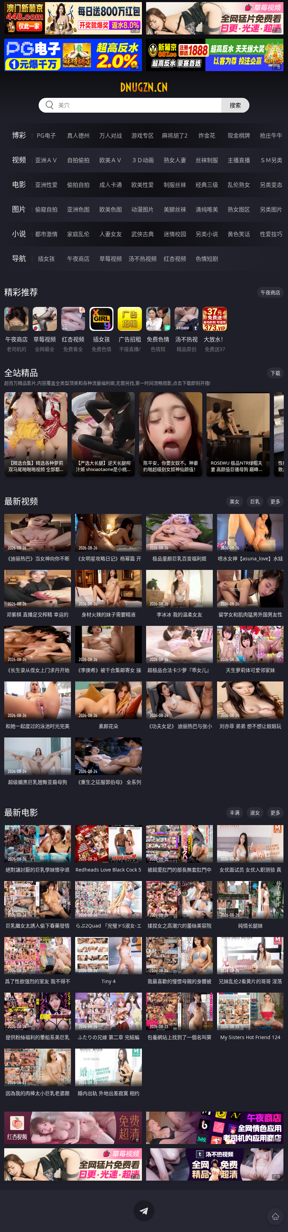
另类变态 (271, 185)
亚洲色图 (78, 209)
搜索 (235, 105)
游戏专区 (142, 135)
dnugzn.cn (144, 87)
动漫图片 (142, 209)
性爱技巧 (271, 234)
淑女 (255, 812)
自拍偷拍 (78, 160)
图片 (19, 209)
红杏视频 (175, 259)
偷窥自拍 (46, 209)
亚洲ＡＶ (46, 160)
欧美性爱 (142, 185)
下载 (275, 373)
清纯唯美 (207, 209)
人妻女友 (110, 234)
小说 (19, 234)
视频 (19, 160)
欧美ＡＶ (110, 160)
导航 (19, 258)
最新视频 (21, 501)
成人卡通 (110, 185)
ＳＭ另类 (271, 160)
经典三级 (207, 185)
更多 (275, 501)
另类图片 (271, 209)
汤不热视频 (143, 259)
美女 (235, 501)
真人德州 (78, 135)
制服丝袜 (175, 185)
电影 (19, 184)
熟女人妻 (175, 160)
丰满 (235, 812)
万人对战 (110, 135)
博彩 (19, 135)
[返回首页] (275, 1216)
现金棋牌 (239, 135)
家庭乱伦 (78, 234)
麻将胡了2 (175, 135)
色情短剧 (207, 259)
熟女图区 (239, 209)
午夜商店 (78, 259)
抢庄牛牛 (271, 135)
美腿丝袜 (175, 209)
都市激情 (46, 234)
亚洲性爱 (46, 185)
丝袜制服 (207, 160)
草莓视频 (110, 259)
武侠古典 (142, 234)
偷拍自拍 (78, 185)
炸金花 (206, 135)
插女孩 (46, 259)
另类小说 (207, 234)
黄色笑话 (239, 234)
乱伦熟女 (239, 185)
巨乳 (255, 501)
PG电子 (46, 135)
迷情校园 (175, 234)
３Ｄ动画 (142, 160)
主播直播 (239, 160)
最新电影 (21, 812)
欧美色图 (110, 209)
